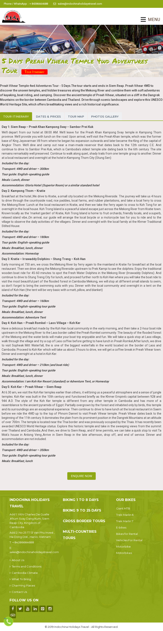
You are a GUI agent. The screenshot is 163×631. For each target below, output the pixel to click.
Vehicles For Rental (129, 540)
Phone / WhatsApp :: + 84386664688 (26, 3)
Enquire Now (81, 476)
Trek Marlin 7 (124, 521)
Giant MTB (123, 508)
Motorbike (123, 546)
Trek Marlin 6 (124, 514)
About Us (18, 560)
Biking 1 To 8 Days (81, 500)
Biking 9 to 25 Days (82, 510)
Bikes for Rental (127, 534)
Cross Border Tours (84, 521)
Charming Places (23, 585)
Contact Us (19, 592)
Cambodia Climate (25, 572)
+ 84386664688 (23, 542)
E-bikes (121, 527)
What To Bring (21, 579)
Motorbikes (124, 553)
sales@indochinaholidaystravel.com (80, 3)
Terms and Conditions (26, 566)
